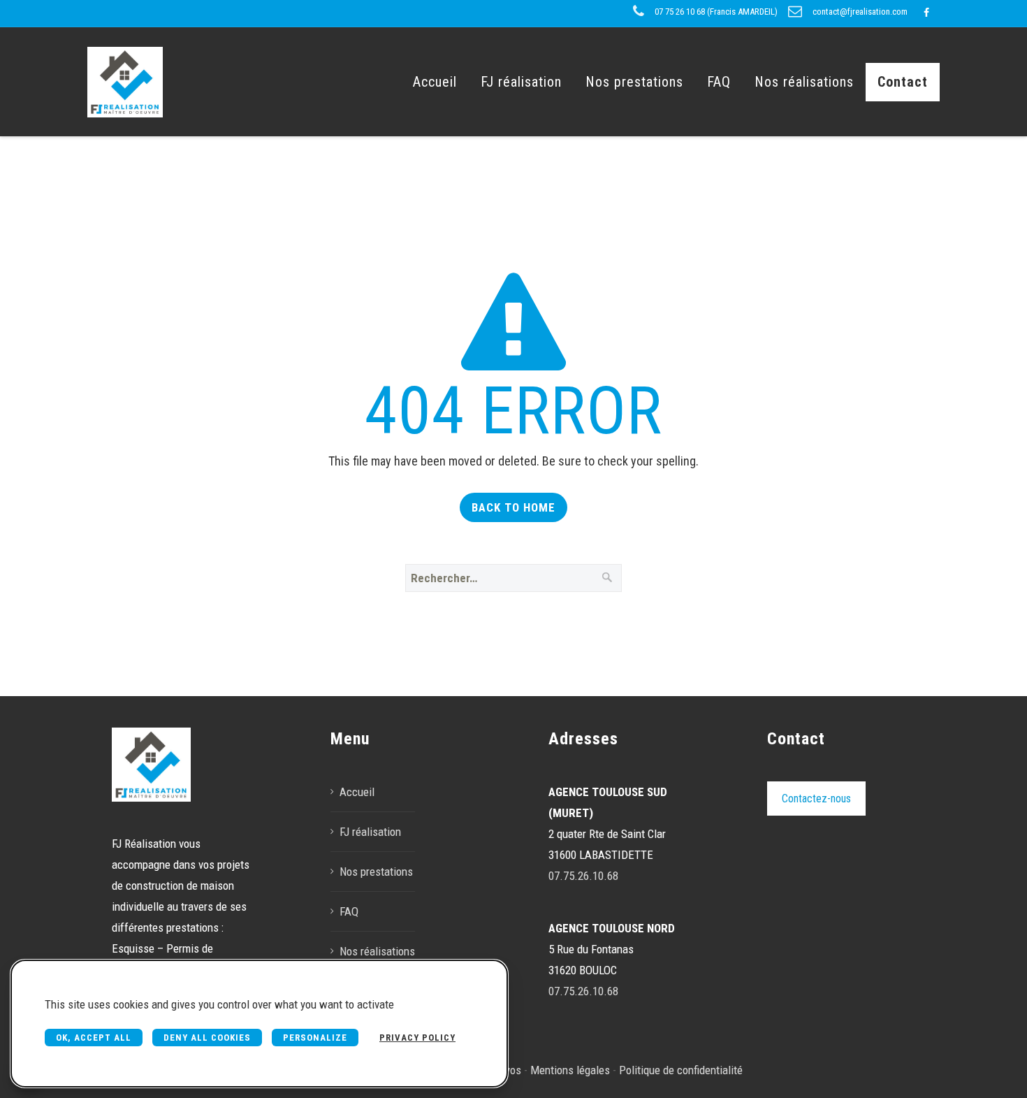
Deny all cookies (207, 1037)
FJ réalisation (521, 81)
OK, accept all (93, 1037)
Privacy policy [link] (417, 1037)
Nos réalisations (804, 81)
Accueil (435, 81)
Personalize (315, 1037)
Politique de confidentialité (681, 1070)
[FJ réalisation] (125, 81)
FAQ (719, 81)
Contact (902, 81)
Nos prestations (634, 81)
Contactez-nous (816, 798)
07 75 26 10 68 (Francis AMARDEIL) (716, 11)
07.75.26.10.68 (583, 876)
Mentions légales (570, 1070)
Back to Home (513, 507)
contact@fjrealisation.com (860, 11)
